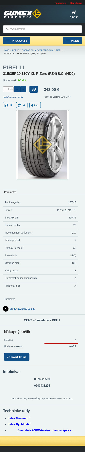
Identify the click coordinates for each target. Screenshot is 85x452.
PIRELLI (59, 50)
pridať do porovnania (13, 97)
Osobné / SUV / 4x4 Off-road (37, 50)
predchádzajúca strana (22, 308)
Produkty (19, 40)
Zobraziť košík (16, 357)
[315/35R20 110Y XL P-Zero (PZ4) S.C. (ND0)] (42, 178)
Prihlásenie (60, 3)
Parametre (10, 192)
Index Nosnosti (18, 418)
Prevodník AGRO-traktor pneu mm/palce (44, 430)
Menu (75, 40)
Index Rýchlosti (18, 424)
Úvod (6, 50)
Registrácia (76, 3)
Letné (15, 50)
